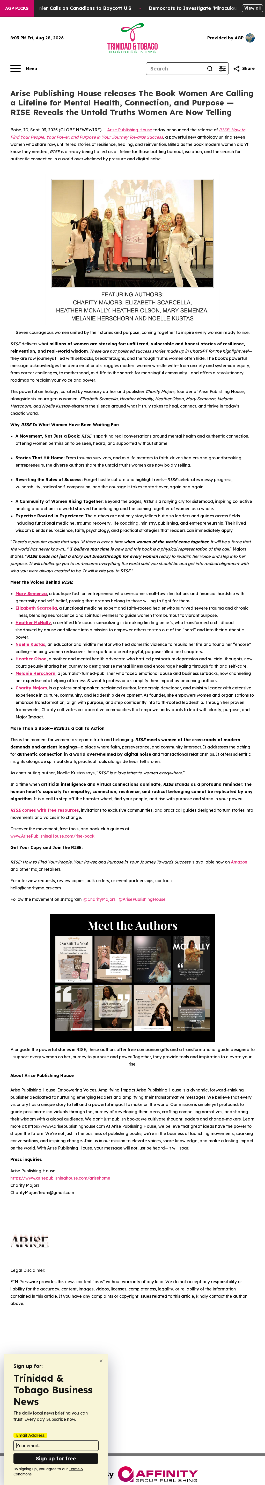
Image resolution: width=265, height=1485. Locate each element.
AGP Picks (16, 8)
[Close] (101, 1360)
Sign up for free (56, 1458)
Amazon (238, 862)
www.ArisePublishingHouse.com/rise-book (52, 836)
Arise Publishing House (129, 129)
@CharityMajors (98, 899)
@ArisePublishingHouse (141, 899)
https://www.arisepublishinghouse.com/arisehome (60, 1178)
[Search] (210, 69)
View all (252, 8)
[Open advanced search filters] (222, 69)
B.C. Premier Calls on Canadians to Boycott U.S (75, 8)
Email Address (30, 1435)
